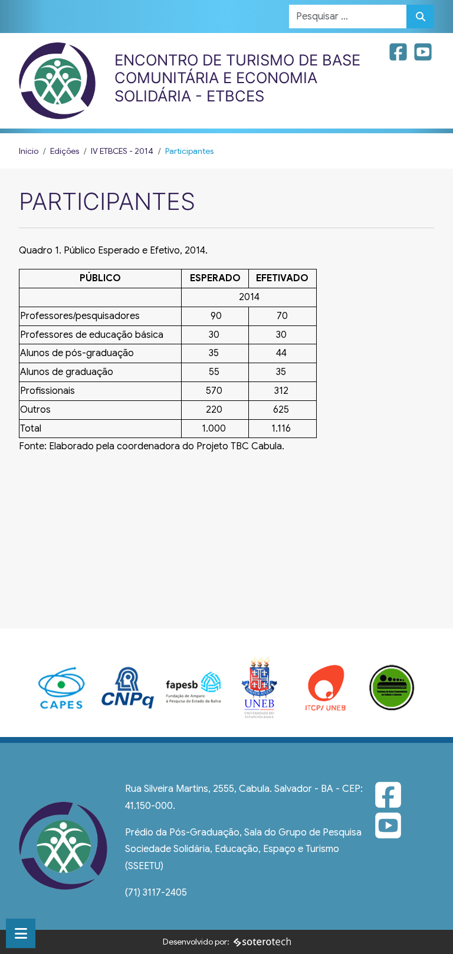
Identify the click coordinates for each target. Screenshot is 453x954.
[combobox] (348, 16)
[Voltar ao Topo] (431, 931)
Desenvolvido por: (196, 941)
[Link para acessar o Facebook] (399, 56)
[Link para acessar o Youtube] (423, 56)
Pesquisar (420, 16)
